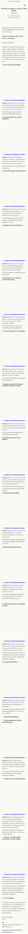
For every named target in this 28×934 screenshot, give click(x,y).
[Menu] (25, 5)
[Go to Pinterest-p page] (3, 922)
